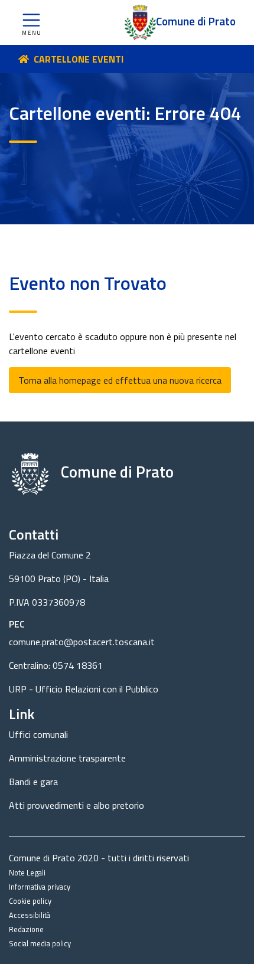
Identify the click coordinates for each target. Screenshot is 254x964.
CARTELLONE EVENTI (78, 59)
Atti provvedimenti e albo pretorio (76, 805)
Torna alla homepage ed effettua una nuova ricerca (120, 380)
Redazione (26, 929)
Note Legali (27, 872)
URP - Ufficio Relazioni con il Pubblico (83, 689)
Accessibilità (29, 915)
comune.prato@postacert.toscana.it (82, 642)
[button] (31, 22)
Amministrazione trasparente (67, 758)
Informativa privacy (39, 887)
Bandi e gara (33, 782)
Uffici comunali (38, 734)
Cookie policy (30, 901)
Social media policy (40, 943)
